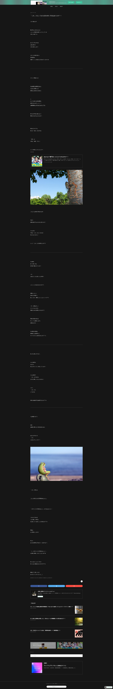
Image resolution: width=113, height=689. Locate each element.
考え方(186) (36, 577)
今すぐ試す (71, 2)
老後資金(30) (41, 577)
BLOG (56, 6)
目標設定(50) (45, 577)
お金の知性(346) (49, 577)
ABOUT (61, 6)
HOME (51, 6)
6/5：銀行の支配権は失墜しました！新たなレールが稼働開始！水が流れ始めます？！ (48, 618)
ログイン (79, 2)
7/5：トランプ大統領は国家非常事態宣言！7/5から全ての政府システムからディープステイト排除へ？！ (51, 606)
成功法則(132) (32, 577)
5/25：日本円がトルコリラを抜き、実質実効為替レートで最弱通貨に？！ (45, 630)
